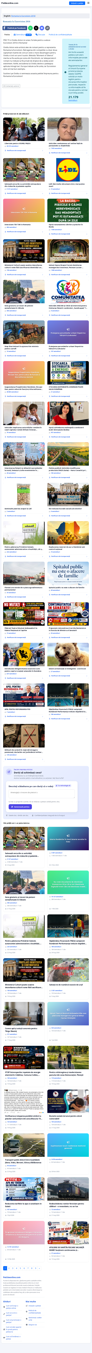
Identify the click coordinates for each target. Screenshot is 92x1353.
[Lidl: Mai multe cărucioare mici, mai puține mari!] (68, 177)
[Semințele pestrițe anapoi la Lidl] (24, 500)
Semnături (23, 34)
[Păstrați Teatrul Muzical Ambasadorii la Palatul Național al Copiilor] (24, 621)
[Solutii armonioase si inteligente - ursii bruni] (68, 660)
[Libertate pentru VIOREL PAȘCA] (24, 135)
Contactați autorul (12, 86)
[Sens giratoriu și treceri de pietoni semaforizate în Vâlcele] (24, 299)
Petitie (7, 34)
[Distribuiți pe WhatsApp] (30, 28)
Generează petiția (21, 807)
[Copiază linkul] (47, 28)
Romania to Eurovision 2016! (23, 16)
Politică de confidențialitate (60, 34)
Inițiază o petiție (77, 3)
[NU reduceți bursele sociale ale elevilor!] (68, 500)
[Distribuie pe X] (36, 28)
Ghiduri (7, 1301)
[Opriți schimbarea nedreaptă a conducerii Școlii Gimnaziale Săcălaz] (68, 421)
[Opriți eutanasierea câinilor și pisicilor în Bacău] (68, 218)
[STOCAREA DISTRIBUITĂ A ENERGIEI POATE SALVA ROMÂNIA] (68, 380)
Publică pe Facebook (17, 28)
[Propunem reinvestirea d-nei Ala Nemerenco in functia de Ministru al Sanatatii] (68, 621)
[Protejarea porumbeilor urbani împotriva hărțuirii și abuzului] (68, 339)
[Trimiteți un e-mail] (41, 28)
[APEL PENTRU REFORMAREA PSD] (24, 701)
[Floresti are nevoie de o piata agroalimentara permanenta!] (24, 581)
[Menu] (88, 3)
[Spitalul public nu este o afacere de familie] (68, 579)
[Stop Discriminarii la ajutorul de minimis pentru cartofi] (24, 339)
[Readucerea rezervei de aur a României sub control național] (68, 540)
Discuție (41, 34)
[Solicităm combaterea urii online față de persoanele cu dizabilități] (68, 136)
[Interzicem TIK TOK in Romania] (24, 216)
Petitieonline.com (9, 3)
